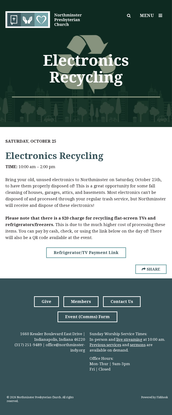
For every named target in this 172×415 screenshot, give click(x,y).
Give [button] (46, 301)
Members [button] (81, 301)
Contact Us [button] (122, 301)
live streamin (128, 339)
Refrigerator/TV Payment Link (86, 252)
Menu (147, 15)
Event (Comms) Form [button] (87, 316)
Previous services (105, 345)
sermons (138, 345)
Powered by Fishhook (154, 397)
